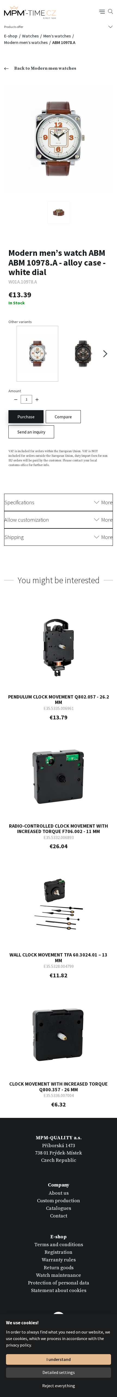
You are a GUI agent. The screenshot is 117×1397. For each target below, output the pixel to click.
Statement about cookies (58, 1290)
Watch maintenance (58, 1275)
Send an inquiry (31, 432)
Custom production (58, 1201)
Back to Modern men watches (45, 68)
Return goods (58, 1268)
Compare (63, 416)
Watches (30, 36)
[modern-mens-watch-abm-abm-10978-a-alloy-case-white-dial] (58, 139)
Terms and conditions (58, 1245)
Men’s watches (57, 36)
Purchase (26, 416)
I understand (59, 1359)
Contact (58, 1216)
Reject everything (58, 1385)
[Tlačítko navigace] (102, 11)
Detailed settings (58, 1372)
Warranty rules (59, 1260)
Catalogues (58, 1208)
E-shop (11, 36)
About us (59, 1193)
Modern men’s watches (26, 42)
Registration (58, 1252)
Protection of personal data (58, 1283)
